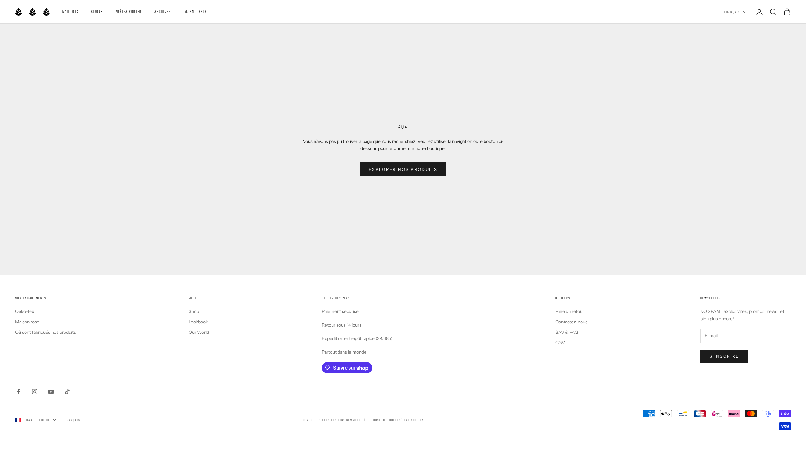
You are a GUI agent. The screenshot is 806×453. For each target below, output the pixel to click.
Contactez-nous (571, 322)
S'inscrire (724, 356)
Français (732, 12)
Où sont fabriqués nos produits (45, 332)
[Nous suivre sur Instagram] (34, 392)
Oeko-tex (24, 311)
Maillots (70, 11)
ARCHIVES (162, 11)
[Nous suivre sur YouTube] (51, 392)
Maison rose (27, 322)
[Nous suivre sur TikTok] (67, 392)
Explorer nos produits (403, 169)
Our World (199, 332)
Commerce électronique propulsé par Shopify (384, 420)
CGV (560, 342)
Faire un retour (569, 311)
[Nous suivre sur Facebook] (18, 392)
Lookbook (198, 322)
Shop (194, 311)
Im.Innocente (195, 11)
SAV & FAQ (566, 332)
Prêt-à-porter (129, 11)
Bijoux (97, 11)
